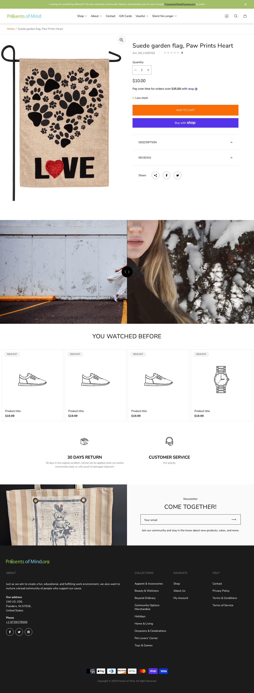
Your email (150, 520)
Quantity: (138, 62)
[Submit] (235, 519)
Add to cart (185, 110)
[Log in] (227, 16)
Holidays (140, 616)
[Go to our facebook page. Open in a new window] (10, 632)
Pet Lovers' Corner (146, 638)
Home (11, 29)
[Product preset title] (32, 379)
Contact (217, 584)
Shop (176, 584)
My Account (180, 598)
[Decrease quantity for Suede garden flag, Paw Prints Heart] (135, 70)
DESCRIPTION (148, 142)
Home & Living (144, 624)
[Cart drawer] (245, 16)
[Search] (236, 16)
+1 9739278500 (16, 622)
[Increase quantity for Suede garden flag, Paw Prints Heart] (148, 70)
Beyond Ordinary (145, 598)
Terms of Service (223, 605)
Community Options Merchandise (147, 607)
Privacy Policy (221, 591)
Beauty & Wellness (147, 591)
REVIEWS (145, 158)
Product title (13, 411)
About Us (179, 591)
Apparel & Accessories (149, 584)
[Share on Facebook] (166, 175)
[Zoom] (121, 40)
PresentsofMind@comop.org (179, 4)
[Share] (155, 175)
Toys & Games (144, 645)
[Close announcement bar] (245, 4)
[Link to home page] (27, 561)
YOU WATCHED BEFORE (127, 336)
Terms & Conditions (225, 598)
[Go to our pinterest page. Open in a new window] (28, 632)
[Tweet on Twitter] (177, 175)
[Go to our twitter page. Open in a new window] (19, 632)
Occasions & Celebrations (150, 631)
